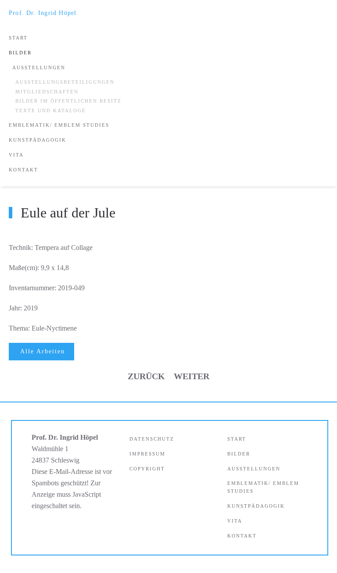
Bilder (20, 52)
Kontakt (23, 169)
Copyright (147, 468)
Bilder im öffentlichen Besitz (68, 100)
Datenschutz (151, 438)
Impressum (147, 453)
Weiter (191, 376)
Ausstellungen (38, 67)
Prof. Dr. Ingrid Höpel (42, 13)
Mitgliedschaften (47, 91)
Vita (16, 154)
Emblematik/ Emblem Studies (59, 125)
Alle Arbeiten (42, 351)
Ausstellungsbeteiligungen (65, 82)
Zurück (146, 376)
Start (18, 37)
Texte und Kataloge (50, 110)
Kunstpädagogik (37, 139)
